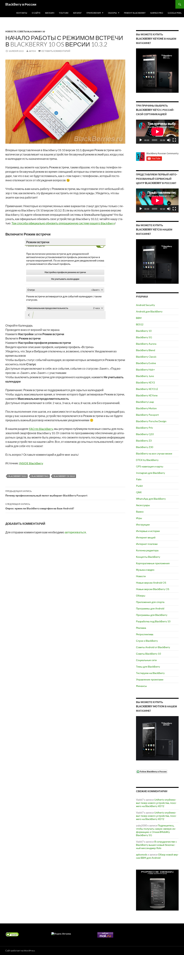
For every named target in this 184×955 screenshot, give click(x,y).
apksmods (141, 854)
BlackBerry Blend (145, 350)
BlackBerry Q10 (145, 434)
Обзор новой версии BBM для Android (157, 856)
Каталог (77, 13)
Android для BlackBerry (149, 311)
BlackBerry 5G (144, 337)
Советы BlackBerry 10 (31, 31)
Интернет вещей (145, 537)
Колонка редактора (147, 550)
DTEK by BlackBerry (147, 459)
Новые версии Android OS (151, 582)
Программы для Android (150, 608)
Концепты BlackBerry (148, 556)
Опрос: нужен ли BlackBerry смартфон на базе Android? (39, 506)
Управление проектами (149, 679)
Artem (32, 51)
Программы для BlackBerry (151, 614)
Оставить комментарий (55, 51)
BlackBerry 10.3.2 (17, 476)
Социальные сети (146, 660)
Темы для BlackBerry (148, 666)
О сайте (36, 13)
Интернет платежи (147, 543)
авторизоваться (75, 532)
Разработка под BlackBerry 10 (153, 621)
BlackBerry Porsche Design (151, 421)
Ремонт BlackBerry (135, 13)
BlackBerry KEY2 (145, 382)
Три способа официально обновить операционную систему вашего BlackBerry (63, 223)
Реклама (141, 627)
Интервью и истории (148, 530)
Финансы (141, 685)
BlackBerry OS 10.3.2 (64, 476)
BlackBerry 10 (143, 330)
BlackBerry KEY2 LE (147, 388)
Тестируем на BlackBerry (150, 673)
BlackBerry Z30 (144, 447)
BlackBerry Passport (147, 414)
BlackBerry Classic (146, 356)
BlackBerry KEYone (147, 395)
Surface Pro (156, 13)
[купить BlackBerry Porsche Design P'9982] (157, 890)
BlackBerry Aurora (146, 343)
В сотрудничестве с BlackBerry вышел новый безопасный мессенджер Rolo (156, 845)
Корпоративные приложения (153, 563)
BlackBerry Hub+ (145, 369)
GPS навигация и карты (149, 466)
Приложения (93, 13)
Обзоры (112, 13)
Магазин (49, 13)
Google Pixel (175, 13)
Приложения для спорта (150, 601)
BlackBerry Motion (146, 408)
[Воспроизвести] (140, 140)
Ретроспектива (144, 634)
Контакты (21, 13)
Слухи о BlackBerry (147, 640)
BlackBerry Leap (145, 401)
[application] (157, 132)
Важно (140, 511)
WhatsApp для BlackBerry (151, 498)
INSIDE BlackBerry (31, 463)
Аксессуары (143, 505)
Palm (138, 479)
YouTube (63, 13)
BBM (138, 317)
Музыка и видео (145, 569)
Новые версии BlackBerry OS (152, 589)
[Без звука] (169, 140)
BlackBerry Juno (145, 376)
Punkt (139, 485)
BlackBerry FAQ (40, 476)
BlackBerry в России (20, 4)
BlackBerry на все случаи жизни (154, 453)
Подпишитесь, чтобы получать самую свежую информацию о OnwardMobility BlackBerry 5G (156, 830)
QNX (139, 492)
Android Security (145, 304)
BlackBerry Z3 (144, 440)
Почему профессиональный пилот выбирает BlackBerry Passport (46, 493)
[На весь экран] (174, 140)
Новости (10, 31)
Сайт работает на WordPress (20, 950)
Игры (139, 518)
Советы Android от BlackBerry (153, 647)
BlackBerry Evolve (146, 363)
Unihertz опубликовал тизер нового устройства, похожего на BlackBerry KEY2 (156, 803)
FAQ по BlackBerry (41, 428)
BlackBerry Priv (144, 427)
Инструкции (143, 524)
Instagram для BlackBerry (150, 472)
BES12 (139, 324)
